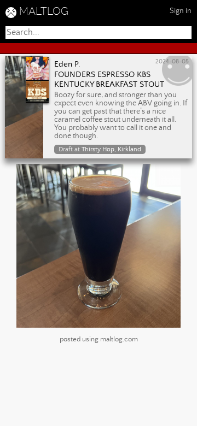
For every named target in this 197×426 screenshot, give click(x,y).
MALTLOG (43, 11)
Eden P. (67, 64)
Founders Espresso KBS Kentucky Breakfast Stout (109, 79)
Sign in (181, 11)
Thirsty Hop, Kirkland (111, 149)
